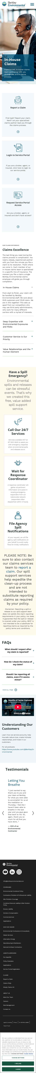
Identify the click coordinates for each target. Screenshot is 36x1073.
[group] (18, 812)
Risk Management (8, 1005)
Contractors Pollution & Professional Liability (17, 895)
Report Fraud (7, 1025)
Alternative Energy (9, 939)
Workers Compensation (10, 913)
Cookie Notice (28, 1053)
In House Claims (11, 287)
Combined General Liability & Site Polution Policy (16, 904)
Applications (7, 921)
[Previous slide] (3, 813)
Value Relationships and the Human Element (16, 350)
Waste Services (8, 935)
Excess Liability (8, 909)
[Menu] (32, 4)
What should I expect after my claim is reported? (18, 650)
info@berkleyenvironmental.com (13, 881)
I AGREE (18, 1069)
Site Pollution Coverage (10, 899)
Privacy (15, 1022)
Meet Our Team (8, 997)
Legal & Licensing (7, 1022)
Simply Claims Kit (8, 987)
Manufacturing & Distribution (12, 943)
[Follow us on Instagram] (19, 872)
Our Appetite (7, 957)
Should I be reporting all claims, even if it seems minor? (18, 677)
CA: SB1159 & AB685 (24, 1022)
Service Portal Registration (11, 969)
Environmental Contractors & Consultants (16, 931)
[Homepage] (14, 4)
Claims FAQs (7, 983)
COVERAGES (7, 887)
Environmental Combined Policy (13, 891)
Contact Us (6, 1009)
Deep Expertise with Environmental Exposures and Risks (15, 324)
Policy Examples (8, 961)
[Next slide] (33, 813)
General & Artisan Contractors (12, 947)
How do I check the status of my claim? (18, 663)
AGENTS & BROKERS (9, 953)
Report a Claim (8, 979)
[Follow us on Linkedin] (12, 872)
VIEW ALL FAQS (8, 690)
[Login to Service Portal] (18, 179)
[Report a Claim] (18, 132)
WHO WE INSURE (8, 927)
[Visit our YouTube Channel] (5, 872)
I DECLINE (18, 1063)
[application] (18, 707)
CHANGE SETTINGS (18, 1057)
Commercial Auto (8, 917)
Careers (5, 1001)
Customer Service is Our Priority (15, 337)
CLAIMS (5, 975)
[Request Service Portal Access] (18, 227)
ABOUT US (6, 993)
